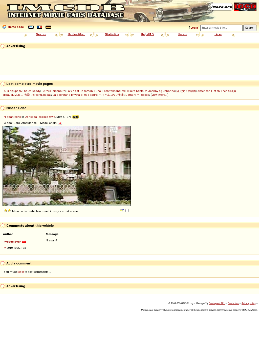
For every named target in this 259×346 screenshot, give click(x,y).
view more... (159, 95)
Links (218, 34)
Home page (16, 27)
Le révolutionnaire (53, 91)
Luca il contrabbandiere (109, 91)
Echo (17, 117)
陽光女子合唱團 (186, 91)
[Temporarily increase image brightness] (122, 210)
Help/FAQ (147, 34)
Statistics (112, 34)
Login (194, 27)
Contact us (233, 303)
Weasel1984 (12, 241)
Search (41, 34)
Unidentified (76, 34)
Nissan (9, 117)
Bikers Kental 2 (137, 91)
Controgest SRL (217, 303)
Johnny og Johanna (161, 91)
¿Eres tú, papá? (41, 95)
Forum (182, 34)
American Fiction (209, 91)
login (20, 272)
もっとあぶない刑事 (111, 95)
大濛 (27, 95)
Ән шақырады (13, 91)
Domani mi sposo (137, 95)
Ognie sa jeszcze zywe (40, 117)
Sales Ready (32, 91)
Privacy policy (248, 303)
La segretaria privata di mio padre (75, 95)
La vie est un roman (80, 91)
